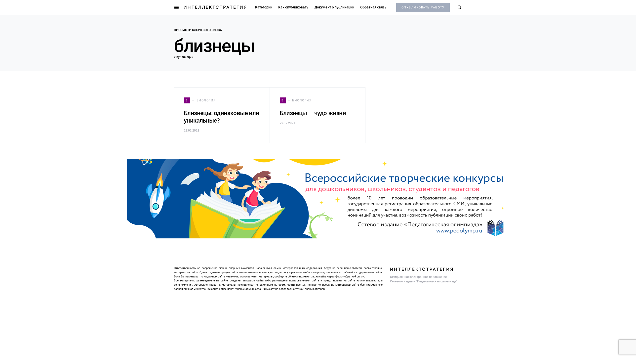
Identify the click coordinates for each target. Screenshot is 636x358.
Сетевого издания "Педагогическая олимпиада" (423, 281)
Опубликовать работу (423, 7)
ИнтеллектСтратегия (215, 7)
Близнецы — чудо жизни (313, 113)
